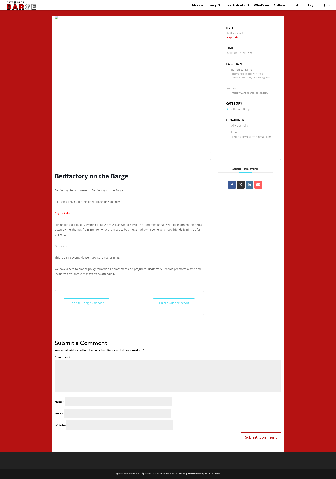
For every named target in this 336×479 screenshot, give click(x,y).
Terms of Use (212, 473)
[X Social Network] (241, 185)
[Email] (258, 185)
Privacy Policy (195, 473)
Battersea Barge (240, 109)
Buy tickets (62, 213)
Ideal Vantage (178, 473)
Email (59, 413)
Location (296, 5)
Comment (62, 357)
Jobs (327, 5)
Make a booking (204, 5)
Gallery (279, 5)
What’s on (261, 5)
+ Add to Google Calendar (86, 303)
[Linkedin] (249, 185)
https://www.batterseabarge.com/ (250, 92)
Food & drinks (235, 5)
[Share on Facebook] (232, 185)
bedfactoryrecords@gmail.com (252, 137)
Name (60, 401)
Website (60, 425)
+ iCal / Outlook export (174, 303)
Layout (313, 5)
